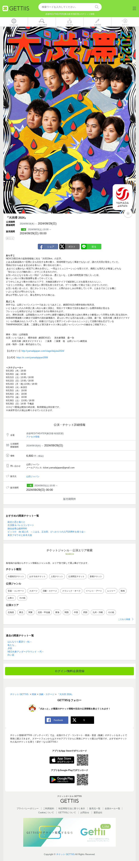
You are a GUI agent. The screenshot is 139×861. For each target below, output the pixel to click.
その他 (22, 598)
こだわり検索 (124, 619)
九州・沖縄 (98, 612)
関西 (67, 612)
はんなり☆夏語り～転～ (20, 641)
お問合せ (84, 812)
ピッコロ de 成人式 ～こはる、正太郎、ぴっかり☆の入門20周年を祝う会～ (47, 531)
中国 (76, 612)
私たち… (12, 645)
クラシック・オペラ (71, 591)
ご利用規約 (48, 808)
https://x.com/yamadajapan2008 (32, 357)
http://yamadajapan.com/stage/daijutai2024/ (42, 351)
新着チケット (96, 576)
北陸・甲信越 (44, 612)
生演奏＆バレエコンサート (21, 525)
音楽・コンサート (16, 591)
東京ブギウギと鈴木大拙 (20, 535)
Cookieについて (46, 812)
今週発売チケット (16, 576)
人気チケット (57, 576)
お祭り (11, 598)
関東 (30, 612)
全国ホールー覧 (112, 808)
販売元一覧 (94, 808)
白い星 (11, 655)
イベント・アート (94, 591)
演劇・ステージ (50, 591)
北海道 (11, 612)
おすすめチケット (37, 576)
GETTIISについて (67, 812)
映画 (123, 591)
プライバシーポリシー (28, 808)
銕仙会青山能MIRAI (17, 528)
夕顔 (10, 648)
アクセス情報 (32, 436)
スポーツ (33, 591)
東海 (57, 612)
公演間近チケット (76, 576)
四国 (85, 612)
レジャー (111, 591)
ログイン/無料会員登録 (69, 671)
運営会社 (98, 812)
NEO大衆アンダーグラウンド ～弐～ (26, 651)
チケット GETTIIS (65, 854)
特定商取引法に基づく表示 (71, 808)
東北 (21, 612)
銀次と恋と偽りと (16, 522)
